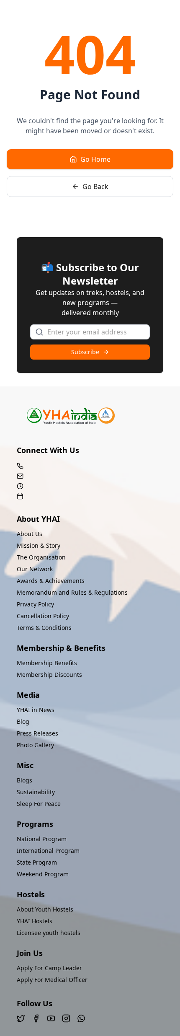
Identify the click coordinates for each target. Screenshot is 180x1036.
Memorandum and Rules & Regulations (72, 592)
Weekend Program (43, 874)
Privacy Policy (35, 604)
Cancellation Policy (43, 616)
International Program (48, 851)
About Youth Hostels (45, 909)
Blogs (24, 780)
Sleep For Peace (39, 804)
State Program (37, 862)
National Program (42, 839)
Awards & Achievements (51, 581)
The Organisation (41, 557)
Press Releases (37, 733)
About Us (29, 534)
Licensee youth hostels (48, 933)
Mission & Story (38, 545)
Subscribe (85, 352)
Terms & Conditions (44, 628)
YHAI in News (35, 710)
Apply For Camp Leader (49, 968)
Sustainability (36, 792)
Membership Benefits (47, 663)
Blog (23, 721)
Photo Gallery (35, 745)
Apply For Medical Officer (52, 980)
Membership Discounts (49, 675)
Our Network (35, 569)
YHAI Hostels (34, 921)
